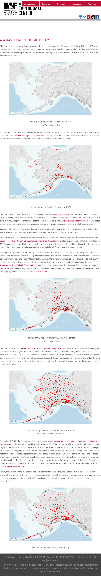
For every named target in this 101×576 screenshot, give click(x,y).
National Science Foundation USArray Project (43, 348)
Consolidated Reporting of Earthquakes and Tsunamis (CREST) (27, 240)
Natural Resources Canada (35, 271)
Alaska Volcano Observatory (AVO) (75, 220)
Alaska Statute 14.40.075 (62, 214)
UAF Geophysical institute (28, 135)
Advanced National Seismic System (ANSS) (18, 265)
